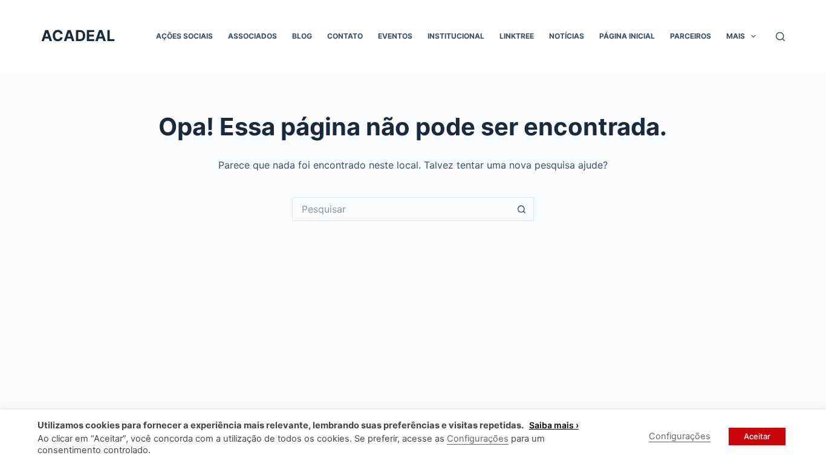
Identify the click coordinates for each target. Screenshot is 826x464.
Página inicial (627, 35)
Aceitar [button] (757, 436)
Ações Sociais (184, 35)
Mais (735, 35)
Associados (252, 35)
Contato (345, 35)
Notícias (566, 35)
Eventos (395, 35)
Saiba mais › (554, 425)
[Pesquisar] (780, 36)
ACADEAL (78, 36)
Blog (302, 35)
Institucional (456, 35)
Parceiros (690, 35)
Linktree (516, 35)
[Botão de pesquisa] (522, 209)
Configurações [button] (478, 438)
